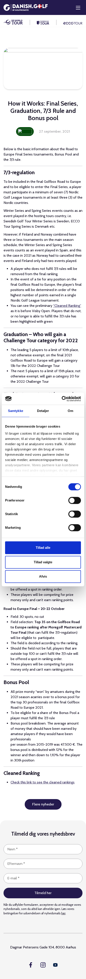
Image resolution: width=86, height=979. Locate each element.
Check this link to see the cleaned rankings (43, 782)
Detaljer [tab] (43, 411)
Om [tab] (70, 411)
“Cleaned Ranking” (67, 306)
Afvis (43, 576)
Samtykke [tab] (15, 411)
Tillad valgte (43, 562)
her (63, 913)
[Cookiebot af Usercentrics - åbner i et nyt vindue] (62, 399)
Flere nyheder (43, 804)
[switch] (74, 500)
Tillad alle (43, 547)
